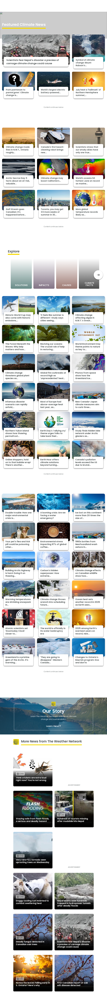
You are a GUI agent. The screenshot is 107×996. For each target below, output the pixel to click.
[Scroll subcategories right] (98, 275)
